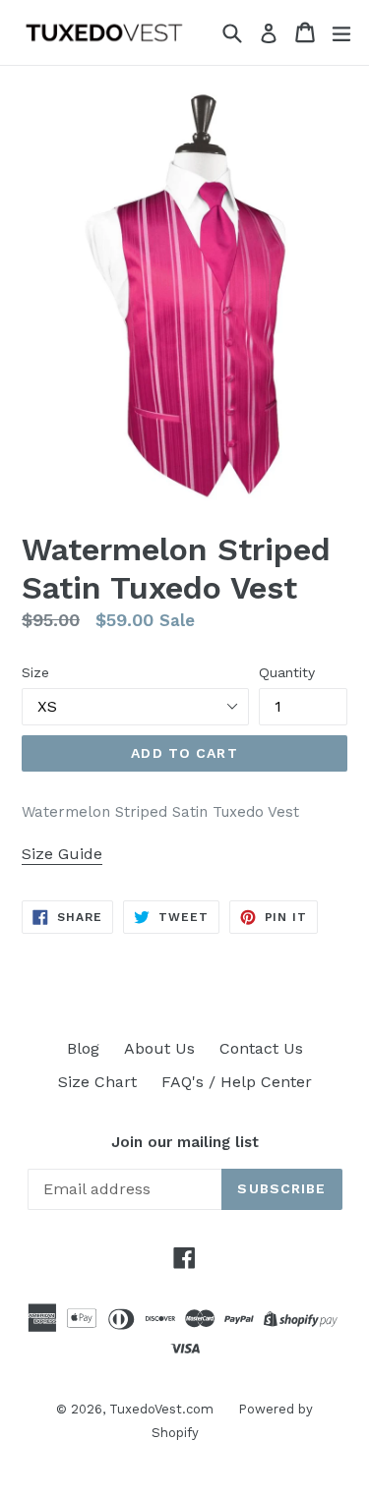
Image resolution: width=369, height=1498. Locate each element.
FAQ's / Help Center (236, 1081)
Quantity (287, 672)
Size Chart (97, 1081)
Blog (83, 1048)
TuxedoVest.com (161, 1409)
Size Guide (62, 853)
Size (35, 672)
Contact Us (261, 1048)
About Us (159, 1048)
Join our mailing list (185, 1142)
